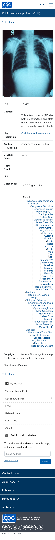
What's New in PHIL (16, 391)
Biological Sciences (36, 300)
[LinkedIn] (20, 527)
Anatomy (30, 292)
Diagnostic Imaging (44, 209)
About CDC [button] (9, 481)
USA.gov (17, 533)
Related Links (12, 413)
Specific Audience (14, 398)
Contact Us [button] (9, 473)
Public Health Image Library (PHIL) (21, 13)
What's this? (11, 460)
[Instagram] (15, 527)
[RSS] (41, 527)
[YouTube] (25, 527)
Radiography (43, 211)
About (8, 428)
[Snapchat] (36, 527)
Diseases (31, 329)
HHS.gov (6, 533)
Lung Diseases (39, 340)
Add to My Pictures (16, 365)
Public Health (38, 305)
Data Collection (44, 311)
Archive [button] (7, 507)
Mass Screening (42, 286)
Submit (45, 461)
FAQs (8, 406)
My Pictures (15, 383)
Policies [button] (7, 490)
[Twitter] (9, 527)
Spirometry (45, 281)
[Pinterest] (30, 527)
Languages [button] (9, 498)
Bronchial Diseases (41, 335)
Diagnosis (33, 203)
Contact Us (11, 420)
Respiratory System (39, 294)
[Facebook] (4, 527)
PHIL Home (8, 22)
